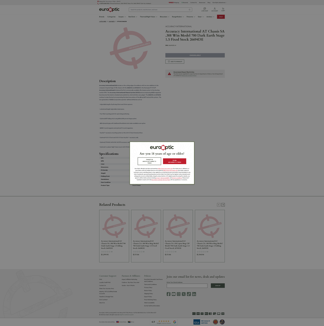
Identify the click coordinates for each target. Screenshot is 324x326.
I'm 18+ (174, 161)
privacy (158, 178)
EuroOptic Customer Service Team (161, 180)
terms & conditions (177, 178)
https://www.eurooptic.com (165, 168)
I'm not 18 (149, 161)
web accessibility (164, 178)
